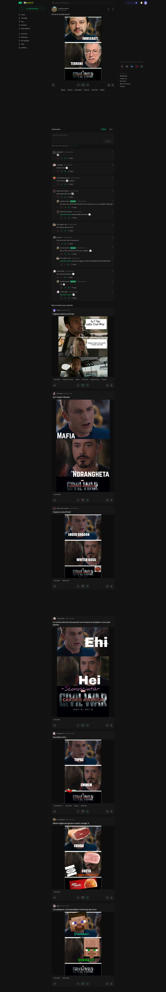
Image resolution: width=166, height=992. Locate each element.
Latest (23, 15)
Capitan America (68, 379)
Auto (78, 379)
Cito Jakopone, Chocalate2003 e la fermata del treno (74, 909)
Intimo (104, 379)
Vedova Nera (95, 379)
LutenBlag (59, 165)
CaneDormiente (63, 8)
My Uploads (25, 41)
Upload (33, 9)
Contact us (123, 78)
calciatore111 (61, 733)
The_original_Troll (61, 224)
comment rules (72, 146)
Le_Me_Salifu (60, 271)
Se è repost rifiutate (61, 397)
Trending (24, 18)
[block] (112, 85)
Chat (22, 44)
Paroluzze (59, 393)
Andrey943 (59, 152)
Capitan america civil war (63, 314)
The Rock (85, 379)
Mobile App (123, 76)
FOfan (58, 310)
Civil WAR (58, 494)
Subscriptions (25, 28)
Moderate (24, 37)
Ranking (23, 48)
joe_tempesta (60, 819)
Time (110, 129)
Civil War (95, 90)
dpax (58, 906)
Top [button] (22, 22)
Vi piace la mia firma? (62, 512)
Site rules (123, 81)
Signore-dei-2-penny (62, 191)
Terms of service (125, 84)
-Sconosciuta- (60, 618)
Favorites (24, 34)
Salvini (71, 90)
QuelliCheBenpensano (63, 178)
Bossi (63, 90)
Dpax (102, 90)
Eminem (84, 806)
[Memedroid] (20, 3)
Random (24, 25)
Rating (104, 129)
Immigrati (79, 90)
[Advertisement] (133, 32)
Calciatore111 (59, 806)
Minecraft (66, 580)
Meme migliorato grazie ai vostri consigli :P (71, 823)
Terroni (87, 90)
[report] (108, 85)
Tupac (77, 806)
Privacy (122, 86)
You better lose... (60, 737)
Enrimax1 (59, 237)
